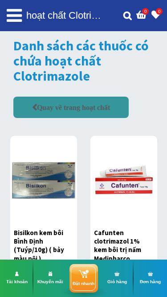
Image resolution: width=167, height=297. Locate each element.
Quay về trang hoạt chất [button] (73, 107)
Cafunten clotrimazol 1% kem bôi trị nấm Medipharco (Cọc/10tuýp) (117, 249)
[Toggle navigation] (14, 15)
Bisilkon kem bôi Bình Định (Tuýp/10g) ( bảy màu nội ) (39, 245)
